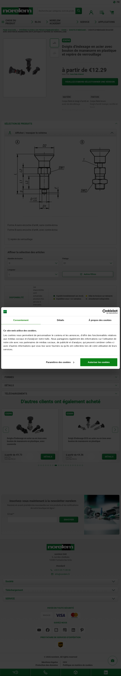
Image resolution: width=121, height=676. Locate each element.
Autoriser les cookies (99, 362)
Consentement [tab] (20, 320)
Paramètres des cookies (58, 362)
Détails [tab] (60, 320)
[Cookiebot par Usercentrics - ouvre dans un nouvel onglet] (105, 311)
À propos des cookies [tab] (100, 320)
